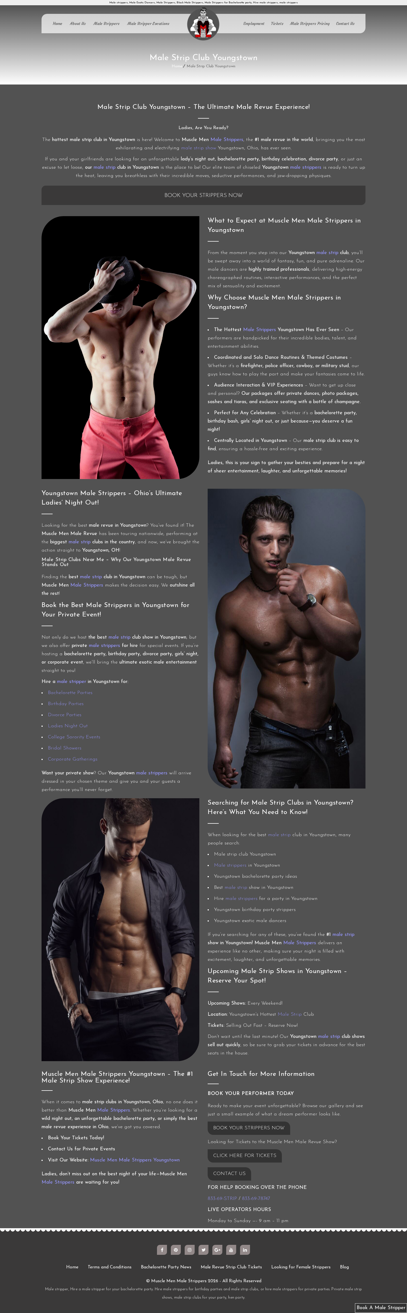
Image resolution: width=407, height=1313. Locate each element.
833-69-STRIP (222, 1198)
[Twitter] (203, 1250)
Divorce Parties (64, 715)
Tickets (277, 23)
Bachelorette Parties (70, 692)
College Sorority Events (74, 737)
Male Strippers (107, 23)
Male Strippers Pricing (309, 23)
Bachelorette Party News (166, 1267)
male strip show (198, 148)
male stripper (71, 681)
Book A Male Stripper (381, 1308)
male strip (104, 167)
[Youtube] (231, 1250)
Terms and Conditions (110, 1267)
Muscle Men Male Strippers (179, 1281)
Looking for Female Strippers (301, 1267)
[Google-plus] (217, 1250)
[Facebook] (162, 1250)
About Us (78, 23)
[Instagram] (190, 1250)
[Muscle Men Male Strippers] (203, 24)
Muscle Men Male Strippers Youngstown (135, 1160)
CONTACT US (229, 1173)
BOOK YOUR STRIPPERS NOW (249, 1128)
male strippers (305, 167)
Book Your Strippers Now (203, 195)
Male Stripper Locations (148, 23)
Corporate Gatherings (72, 759)
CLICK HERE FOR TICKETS (244, 1155)
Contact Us (345, 23)
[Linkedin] (245, 1250)
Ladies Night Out (68, 726)
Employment (253, 23)
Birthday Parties (66, 704)
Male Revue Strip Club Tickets (231, 1267)
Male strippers (230, 865)
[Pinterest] (176, 1250)
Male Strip (290, 1014)
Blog (344, 1267)
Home (57, 23)
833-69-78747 (256, 1198)
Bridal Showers (64, 748)
